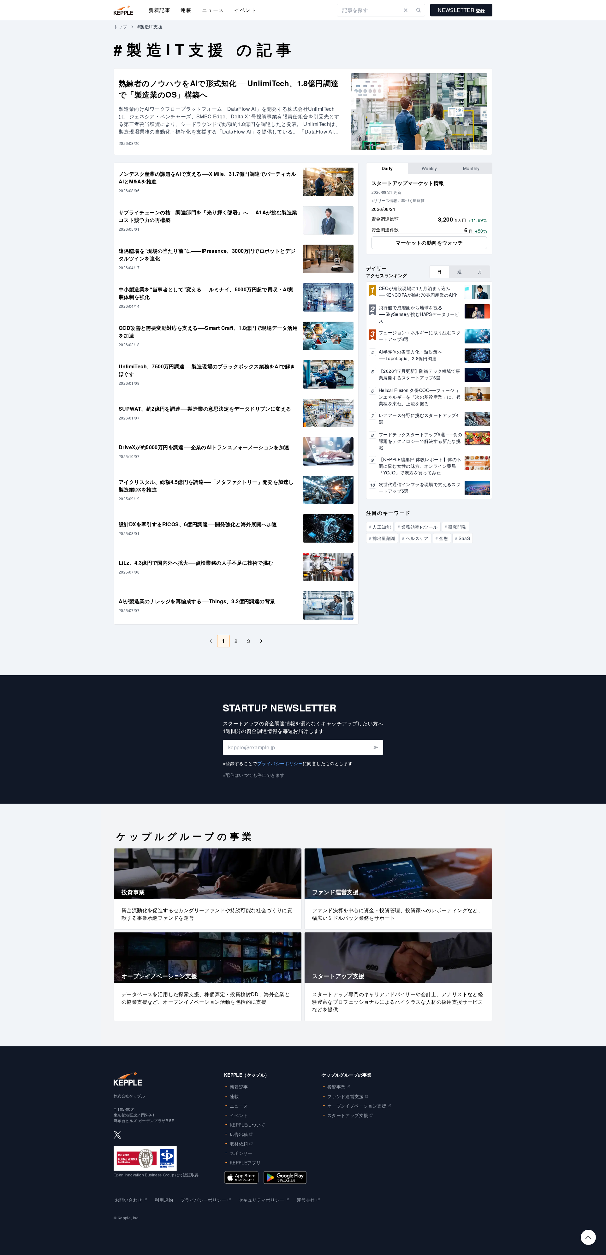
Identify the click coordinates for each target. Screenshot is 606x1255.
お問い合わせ (128, 1200)
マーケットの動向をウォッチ (429, 242)
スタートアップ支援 (347, 1115)
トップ (120, 26)
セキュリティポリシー (261, 1200)
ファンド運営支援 (345, 1096)
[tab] (387, 168)
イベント (245, 10)
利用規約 (164, 1200)
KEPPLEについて (247, 1124)
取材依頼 (239, 1143)
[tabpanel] (429, 214)
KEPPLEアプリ (245, 1162)
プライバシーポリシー (280, 763)
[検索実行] (418, 10)
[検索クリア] (405, 10)
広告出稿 (239, 1134)
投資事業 (336, 1087)
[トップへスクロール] (588, 1237)
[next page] (261, 641)
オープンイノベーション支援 (356, 1106)
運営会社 (306, 1200)
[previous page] (211, 641)
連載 (186, 10)
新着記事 (159, 10)
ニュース (213, 10)
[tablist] (429, 168)
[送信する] (375, 747)
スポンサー (241, 1153)
